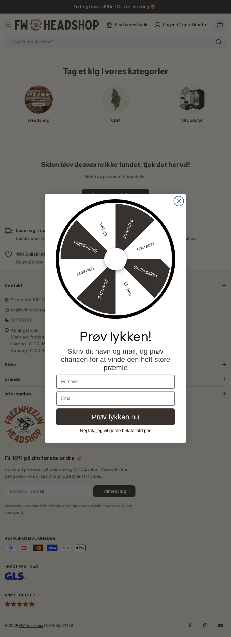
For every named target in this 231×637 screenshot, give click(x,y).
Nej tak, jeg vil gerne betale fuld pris (115, 430)
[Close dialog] (179, 201)
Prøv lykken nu (115, 417)
